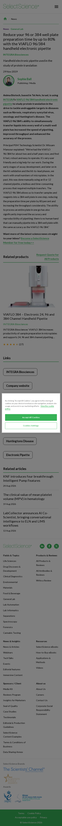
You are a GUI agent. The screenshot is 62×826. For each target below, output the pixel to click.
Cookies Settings (31, 426)
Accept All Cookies (31, 417)
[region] (31, 413)
